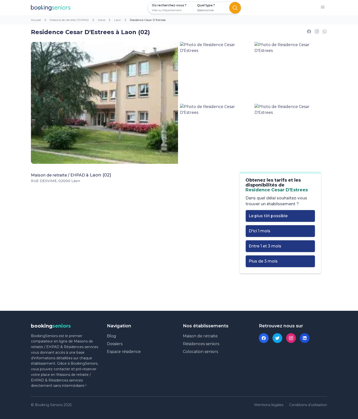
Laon (117, 20)
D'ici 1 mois (259, 231)
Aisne (101, 20)
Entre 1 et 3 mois (265, 246)
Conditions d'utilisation (308, 405)
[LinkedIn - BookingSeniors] (305, 338)
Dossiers (114, 343)
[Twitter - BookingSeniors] (277, 338)
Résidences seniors (201, 343)
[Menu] (322, 8)
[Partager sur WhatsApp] (324, 32)
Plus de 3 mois (263, 261)
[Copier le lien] (316, 32)
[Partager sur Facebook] (309, 32)
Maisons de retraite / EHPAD (69, 20)
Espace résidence (124, 351)
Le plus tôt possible (268, 216)
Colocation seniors (200, 351)
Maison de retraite (200, 336)
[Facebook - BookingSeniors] (264, 338)
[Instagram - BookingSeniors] (291, 338)
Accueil (36, 20)
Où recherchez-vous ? (169, 5)
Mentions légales (268, 405)
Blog (111, 336)
